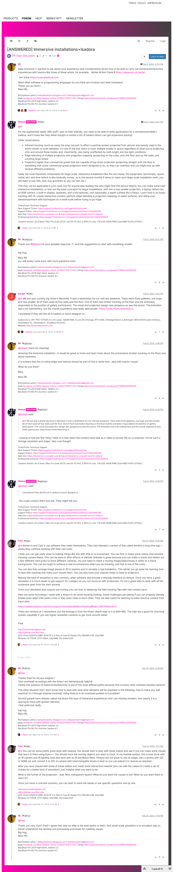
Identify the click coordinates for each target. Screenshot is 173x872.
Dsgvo (142, 3)
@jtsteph (28, 344)
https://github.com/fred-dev (31, 632)
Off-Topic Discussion (23, 55)
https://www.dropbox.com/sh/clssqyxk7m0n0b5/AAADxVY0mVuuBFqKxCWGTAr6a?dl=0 (67, 606)
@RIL (42, 122)
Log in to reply (157, 56)
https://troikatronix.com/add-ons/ (42, 214)
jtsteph (21, 293)
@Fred (27, 668)
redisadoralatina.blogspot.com (51, 95)
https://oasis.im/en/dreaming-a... (117, 308)
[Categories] (11, 41)
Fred (20, 540)
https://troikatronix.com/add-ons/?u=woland (81, 214)
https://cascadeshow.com (44, 77)
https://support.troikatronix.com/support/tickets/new (62, 208)
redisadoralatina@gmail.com (80, 95)
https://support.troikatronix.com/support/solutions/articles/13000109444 (73, 217)
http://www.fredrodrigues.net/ (32, 629)
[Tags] (35, 41)
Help (38, 18)
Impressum (154, 3)
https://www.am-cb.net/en (130, 72)
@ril (20, 126)
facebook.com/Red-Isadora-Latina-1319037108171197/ (49, 98)
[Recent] (19, 41)
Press (132, 3)
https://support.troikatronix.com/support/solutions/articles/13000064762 (67, 211)
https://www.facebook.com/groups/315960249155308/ (110, 98)
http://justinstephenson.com (39, 325)
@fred (21, 673)
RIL (19, 64)
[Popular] (27, 41)
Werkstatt (54, 18)
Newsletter (74, 18)
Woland (21, 122)
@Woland (28, 240)
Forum (26, 18)
